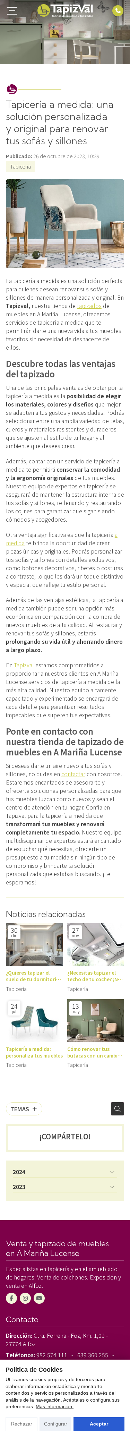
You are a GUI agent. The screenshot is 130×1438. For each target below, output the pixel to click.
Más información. (54, 1406)
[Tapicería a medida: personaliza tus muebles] (34, 1020)
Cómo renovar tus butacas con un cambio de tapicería (94, 1052)
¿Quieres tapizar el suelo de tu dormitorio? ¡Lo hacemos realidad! (34, 976)
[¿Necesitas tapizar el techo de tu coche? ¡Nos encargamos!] (95, 944)
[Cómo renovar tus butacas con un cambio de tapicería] (95, 1020)
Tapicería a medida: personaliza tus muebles (34, 1052)
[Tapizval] (65, 10)
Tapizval (24, 665)
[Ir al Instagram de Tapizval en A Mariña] (25, 1298)
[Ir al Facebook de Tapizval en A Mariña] (11, 1298)
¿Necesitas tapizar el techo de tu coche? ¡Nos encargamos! (95, 976)
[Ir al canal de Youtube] (39, 1298)
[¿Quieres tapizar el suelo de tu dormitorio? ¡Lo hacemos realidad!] (34, 944)
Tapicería (20, 166)
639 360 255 (92, 1355)
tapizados (89, 305)
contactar (73, 774)
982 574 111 (51, 1355)
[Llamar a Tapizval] (117, 10)
